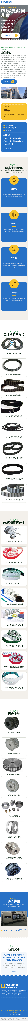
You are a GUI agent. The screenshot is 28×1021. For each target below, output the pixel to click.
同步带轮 (8, 130)
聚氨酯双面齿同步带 (8, 24)
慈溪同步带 (5, 991)
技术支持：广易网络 (15, 1014)
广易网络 (9, 1018)
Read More (8, 148)
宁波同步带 (13, 991)
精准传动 (14, 189)
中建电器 (19, 1019)
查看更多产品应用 (22, 930)
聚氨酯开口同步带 (7, 30)
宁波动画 (13, 1019)
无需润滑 (14, 258)
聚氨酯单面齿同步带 (8, 21)
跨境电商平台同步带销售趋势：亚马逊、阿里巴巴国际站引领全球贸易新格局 (14, 957)
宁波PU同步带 (16, 994)
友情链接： (3, 1018)
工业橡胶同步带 (10, 125)
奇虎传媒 (24, 1018)
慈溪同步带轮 (23, 991)
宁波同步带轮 (6, 994)
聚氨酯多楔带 (6, 27)
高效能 (14, 293)
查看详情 (14, 971)
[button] (1, 930)
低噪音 (14, 223)
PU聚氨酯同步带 (11, 128)
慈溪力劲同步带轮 (16, 1018)
